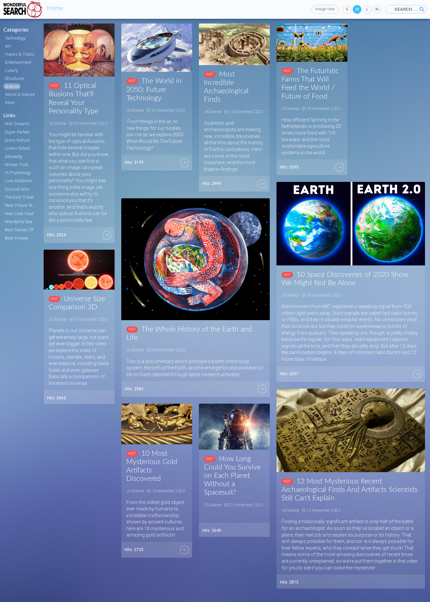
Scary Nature (17, 140)
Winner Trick (17, 164)
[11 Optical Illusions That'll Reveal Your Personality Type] (79, 50)
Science (12, 86)
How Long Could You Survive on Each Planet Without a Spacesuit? (232, 475)
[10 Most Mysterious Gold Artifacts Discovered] (156, 424)
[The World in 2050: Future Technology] (156, 47)
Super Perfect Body (21, 132)
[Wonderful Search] (23, 9)
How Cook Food (19, 213)
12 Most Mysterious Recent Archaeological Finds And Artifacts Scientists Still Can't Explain (350, 490)
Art (8, 46)
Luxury (11, 70)
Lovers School (17, 148)
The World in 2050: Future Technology (154, 89)
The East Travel (19, 197)
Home (55, 8)
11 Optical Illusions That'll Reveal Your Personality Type (73, 98)
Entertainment (18, 62)
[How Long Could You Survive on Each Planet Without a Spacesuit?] (234, 427)
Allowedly (14, 156)
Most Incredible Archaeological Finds (226, 87)
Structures (15, 78)
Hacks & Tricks (19, 54)
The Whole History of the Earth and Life (189, 333)
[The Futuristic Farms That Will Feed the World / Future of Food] (311, 42)
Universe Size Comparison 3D (77, 303)
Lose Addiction (18, 180)
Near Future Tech (21, 205)
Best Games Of (19, 229)
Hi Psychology (18, 172)
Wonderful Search (21, 221)
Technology (15, 38)
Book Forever (17, 238)
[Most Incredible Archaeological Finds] (234, 44)
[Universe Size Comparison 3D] (79, 270)
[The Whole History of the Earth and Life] (195, 259)
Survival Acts (17, 189)
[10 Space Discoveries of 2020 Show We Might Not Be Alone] (350, 223)
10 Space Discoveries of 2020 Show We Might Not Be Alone (345, 279)
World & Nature (20, 94)
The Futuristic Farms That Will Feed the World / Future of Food (310, 83)
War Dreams (17, 123)
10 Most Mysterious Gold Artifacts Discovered (151, 466)
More (106, 235)
